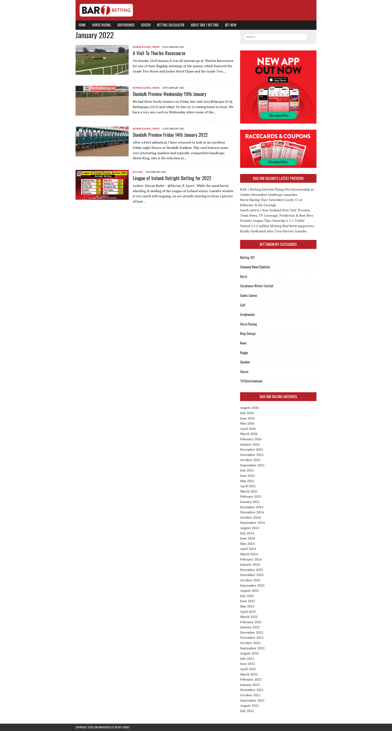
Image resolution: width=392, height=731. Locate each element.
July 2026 (247, 413)
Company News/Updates (255, 266)
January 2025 (250, 501)
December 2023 (251, 569)
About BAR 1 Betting (205, 24)
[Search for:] (275, 36)
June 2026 (247, 418)
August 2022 (249, 653)
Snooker (245, 362)
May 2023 (247, 606)
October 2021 (250, 695)
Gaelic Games (248, 295)
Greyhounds (126, 24)
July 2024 (247, 533)
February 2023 (251, 622)
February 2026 (251, 439)
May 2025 (247, 481)
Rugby (244, 352)
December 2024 (251, 507)
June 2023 (247, 601)
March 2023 (249, 616)
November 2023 (252, 575)
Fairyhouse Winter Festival (256, 285)
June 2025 (247, 475)
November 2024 (252, 512)
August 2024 (249, 528)
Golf (242, 305)
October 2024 (250, 517)
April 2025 (248, 486)
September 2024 (252, 522)
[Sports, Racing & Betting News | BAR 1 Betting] (196, 10)
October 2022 (250, 643)
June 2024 (247, 538)
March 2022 (249, 674)
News (155, 46)
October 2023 (250, 580)
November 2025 (252, 454)
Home (82, 24)
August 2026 (249, 407)
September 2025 (252, 465)
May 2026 (247, 423)
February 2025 (251, 496)
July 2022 (247, 658)
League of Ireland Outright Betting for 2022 (172, 178)
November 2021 (252, 690)
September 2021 (252, 700)
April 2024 (248, 548)
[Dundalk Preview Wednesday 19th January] (102, 112)
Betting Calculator (170, 24)
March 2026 (249, 433)
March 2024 (249, 554)
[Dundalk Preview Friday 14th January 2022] (102, 153)
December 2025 (251, 449)
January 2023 (250, 627)
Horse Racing (101, 24)
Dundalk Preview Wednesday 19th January (169, 93)
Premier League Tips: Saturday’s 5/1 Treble (272, 220)
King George (247, 333)
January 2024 (250, 564)
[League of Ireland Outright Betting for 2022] (102, 197)
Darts (243, 276)
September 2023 (252, 585)
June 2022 (247, 663)
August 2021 (249, 705)
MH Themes (124, 727)
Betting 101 (247, 257)
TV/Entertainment (251, 381)
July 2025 (247, 470)
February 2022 (251, 679)
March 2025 (249, 491)
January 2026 (250, 444)
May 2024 (247, 543)
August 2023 (249, 590)
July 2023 (247, 596)
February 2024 (251, 559)
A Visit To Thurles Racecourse (159, 53)
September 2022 (252, 648)
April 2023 (248, 611)
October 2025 (250, 460)
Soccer (146, 24)
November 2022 (252, 637)
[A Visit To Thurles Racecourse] (102, 72)
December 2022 (251, 632)
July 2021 (247, 711)
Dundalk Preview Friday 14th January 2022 (170, 134)
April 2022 (248, 669)
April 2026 (248, 428)
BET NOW (230, 24)
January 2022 (250, 684)
